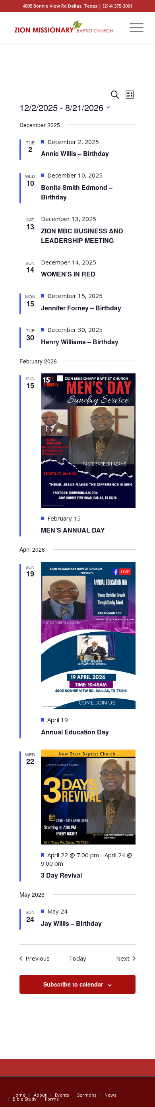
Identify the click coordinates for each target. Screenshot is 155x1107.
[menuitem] (114, 27)
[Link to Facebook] (137, 1087)
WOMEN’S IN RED (68, 273)
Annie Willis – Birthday (75, 153)
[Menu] (132, 27)
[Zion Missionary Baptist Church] (64, 27)
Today (77, 958)
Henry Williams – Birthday (79, 341)
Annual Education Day (75, 731)
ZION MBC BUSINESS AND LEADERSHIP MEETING (82, 235)
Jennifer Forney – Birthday (81, 307)
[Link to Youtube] (126, 1087)
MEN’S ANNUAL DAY (73, 530)
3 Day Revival (61, 875)
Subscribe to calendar (73, 984)
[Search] (114, 27)
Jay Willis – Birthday (71, 923)
